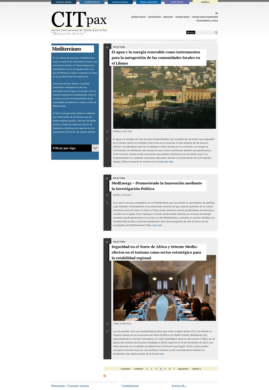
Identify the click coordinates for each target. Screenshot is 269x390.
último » (196, 368)
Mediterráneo (92, 2)
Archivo (205, 2)
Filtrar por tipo (64, 148)
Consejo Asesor (182, 16)
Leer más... (169, 161)
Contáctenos (130, 386)
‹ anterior (138, 368)
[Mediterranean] (216, 13)
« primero (125, 368)
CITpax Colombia (148, 2)
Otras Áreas (177, 2)
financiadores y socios (207, 20)
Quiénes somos (138, 16)
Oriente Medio (64, 2)
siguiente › (183, 368)
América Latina (120, 2)
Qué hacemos (154, 16)
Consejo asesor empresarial (205, 16)
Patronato (168, 16)
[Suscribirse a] (105, 376)
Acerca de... (180, 386)
